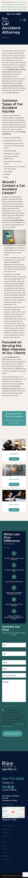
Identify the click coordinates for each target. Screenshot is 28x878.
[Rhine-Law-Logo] (11, 20)
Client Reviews (14, 479)
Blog (3, 845)
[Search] (20, 20)
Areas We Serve (6, 836)
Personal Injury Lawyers (8, 825)
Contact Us (5, 848)
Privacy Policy (19, 724)
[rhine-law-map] (13, 812)
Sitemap (4, 852)
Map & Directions (7, 804)
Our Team (4, 841)
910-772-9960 (14, 14)
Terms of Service (7, 726)
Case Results (14, 454)
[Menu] (24, 20)
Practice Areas (5, 829)
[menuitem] (20, 20)
